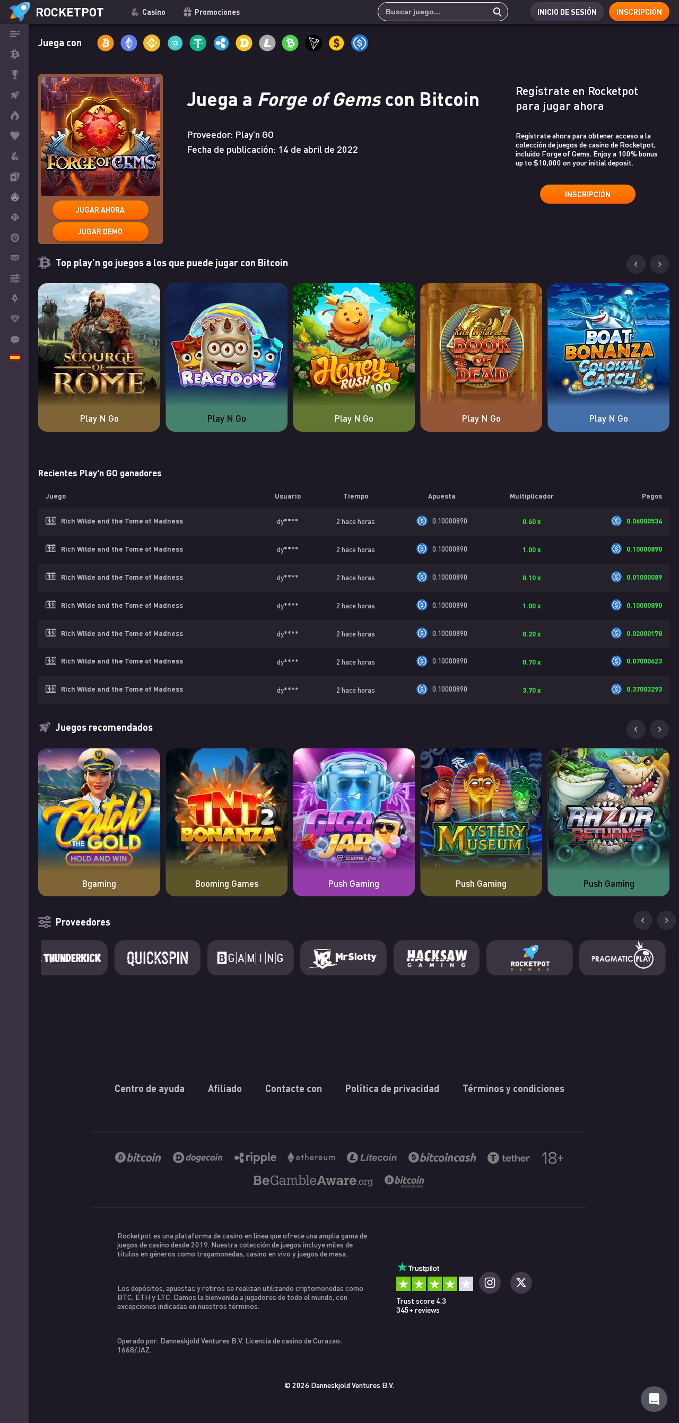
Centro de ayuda (150, 1088)
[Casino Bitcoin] (14, 54)
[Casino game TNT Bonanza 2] (227, 809)
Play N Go (99, 418)
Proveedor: (230, 134)
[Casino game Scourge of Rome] (99, 344)
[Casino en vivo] (14, 176)
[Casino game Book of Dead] (481, 344)
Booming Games (226, 883)
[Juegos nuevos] (14, 115)
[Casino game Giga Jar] (354, 809)
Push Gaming (353, 883)
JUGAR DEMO (100, 231)
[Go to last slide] (636, 264)
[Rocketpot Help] (654, 1399)
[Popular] (14, 136)
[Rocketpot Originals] (14, 95)
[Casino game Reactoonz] (227, 344)
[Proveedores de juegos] (14, 278)
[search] (494, 11)
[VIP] (14, 319)
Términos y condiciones (513, 1088)
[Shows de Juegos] (14, 197)
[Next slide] (659, 264)
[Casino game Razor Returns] (608, 809)
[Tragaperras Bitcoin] (14, 156)
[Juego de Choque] (14, 299)
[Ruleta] (14, 238)
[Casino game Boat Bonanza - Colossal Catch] (608, 344)
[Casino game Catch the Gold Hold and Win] (99, 809)
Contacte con (293, 1088)
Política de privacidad (392, 1088)
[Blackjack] (14, 217)
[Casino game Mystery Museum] (481, 809)
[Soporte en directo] (14, 339)
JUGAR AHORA (100, 209)
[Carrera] (14, 75)
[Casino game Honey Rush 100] (354, 344)
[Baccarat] (14, 258)
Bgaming (99, 883)
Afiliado (225, 1088)
